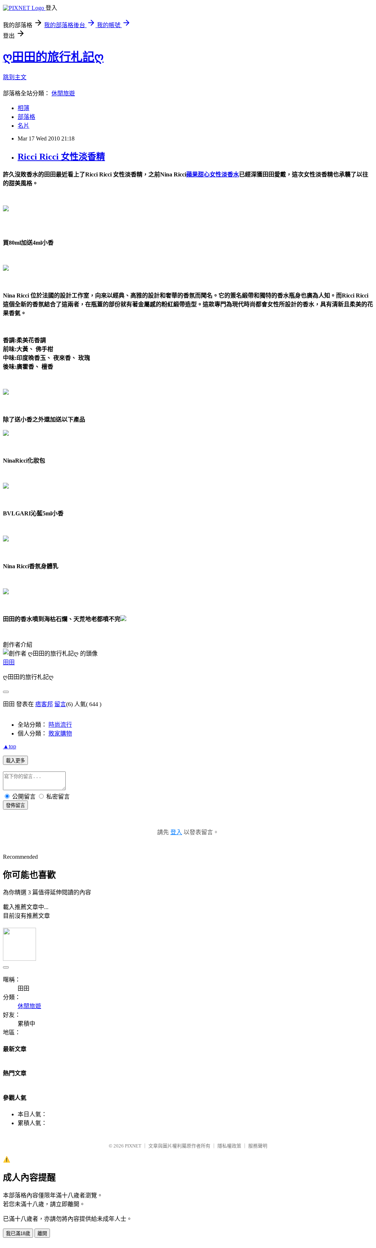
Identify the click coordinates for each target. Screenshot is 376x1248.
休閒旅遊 (63, 93)
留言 (60, 704)
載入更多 (15, 760)
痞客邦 (44, 704)
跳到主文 (14, 77)
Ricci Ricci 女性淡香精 (61, 156)
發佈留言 (15, 805)
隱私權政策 (229, 1146)
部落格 (26, 117)
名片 (23, 126)
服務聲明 (257, 1146)
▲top (9, 746)
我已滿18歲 (18, 1233)
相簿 (23, 108)
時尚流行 (60, 725)
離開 (42, 1233)
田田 (9, 662)
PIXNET (133, 1146)
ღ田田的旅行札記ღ (53, 56)
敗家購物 (60, 733)
